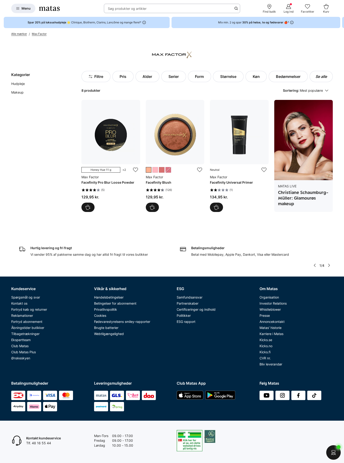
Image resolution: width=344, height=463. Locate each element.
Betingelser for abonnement (115, 303)
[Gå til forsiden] (49, 8)
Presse (265, 315)
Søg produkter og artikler (127, 9)
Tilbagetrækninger (25, 334)
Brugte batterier (106, 328)
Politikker (184, 315)
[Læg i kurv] (216, 207)
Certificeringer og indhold (196, 309)
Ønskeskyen (20, 358)
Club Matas (20, 346)
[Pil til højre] (340, 22)
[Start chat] (333, 452)
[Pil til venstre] (314, 265)
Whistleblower (270, 309)
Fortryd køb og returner (29, 309)
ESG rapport (186, 322)
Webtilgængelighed (109, 334)
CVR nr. (265, 358)
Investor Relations (273, 303)
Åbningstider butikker (27, 328)
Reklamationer (22, 315)
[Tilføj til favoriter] (135, 170)
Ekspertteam (21, 340)
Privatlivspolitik (105, 309)
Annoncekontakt (272, 322)
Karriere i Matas (271, 334)
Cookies (100, 315)
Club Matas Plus (23, 352)
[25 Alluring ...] (148, 170)
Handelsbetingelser (109, 297)
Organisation (269, 297)
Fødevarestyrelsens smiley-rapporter (122, 322)
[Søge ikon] (236, 8)
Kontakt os (19, 303)
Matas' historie (271, 328)
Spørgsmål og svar (25, 297)
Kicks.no (266, 346)
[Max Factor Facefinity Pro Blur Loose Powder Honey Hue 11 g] (110, 156)
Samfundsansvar (189, 297)
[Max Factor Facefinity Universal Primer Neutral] (239, 156)
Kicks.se (266, 340)
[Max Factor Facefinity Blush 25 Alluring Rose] (175, 156)
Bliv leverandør (271, 364)
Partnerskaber (187, 303)
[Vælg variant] (88, 207)
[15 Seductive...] (168, 170)
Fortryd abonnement (26, 322)
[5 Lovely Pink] (155, 170)
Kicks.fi (265, 352)
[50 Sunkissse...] (162, 170)
